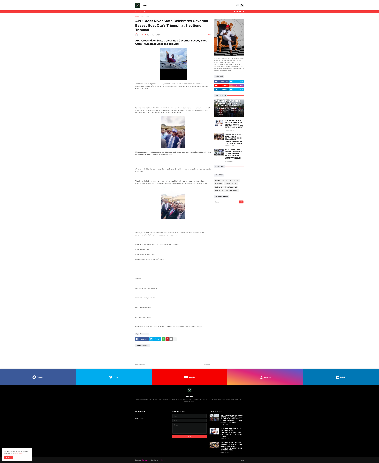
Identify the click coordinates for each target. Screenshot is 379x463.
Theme (163, 460)
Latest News (230, 184)
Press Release (145, 17)
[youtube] (240, 11)
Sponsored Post (232, 190)
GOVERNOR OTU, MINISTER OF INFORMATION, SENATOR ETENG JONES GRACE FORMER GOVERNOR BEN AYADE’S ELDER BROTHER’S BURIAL (234, 138)
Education (234, 180)
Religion (219, 190)
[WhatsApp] (163, 339)
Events (218, 184)
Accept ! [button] (8, 457)
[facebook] (234, 11)
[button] (237, 5)
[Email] (171, 339)
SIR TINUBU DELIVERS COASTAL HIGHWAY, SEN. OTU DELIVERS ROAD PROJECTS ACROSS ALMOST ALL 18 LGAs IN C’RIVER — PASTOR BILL (233, 154)
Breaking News (221, 180)
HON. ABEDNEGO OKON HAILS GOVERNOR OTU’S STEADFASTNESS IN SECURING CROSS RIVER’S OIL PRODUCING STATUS (234, 124)
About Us (142, 12)
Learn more (19, 453)
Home (145, 5)
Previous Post (140, 364)
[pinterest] (243, 11)
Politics (218, 187)
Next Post (207, 364)
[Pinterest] (167, 339)
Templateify (146, 460)
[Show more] (175, 339)
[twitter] (237, 11)
